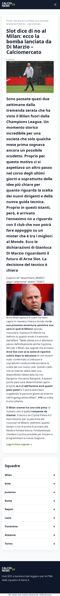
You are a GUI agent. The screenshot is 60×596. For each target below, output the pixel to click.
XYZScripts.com (46, 595)
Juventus (30, 492)
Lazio (30, 518)
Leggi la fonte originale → (19, 444)
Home (9, 20)
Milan (30, 475)
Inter (30, 483)
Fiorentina (30, 526)
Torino (30, 543)
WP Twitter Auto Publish (18, 595)
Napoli (30, 509)
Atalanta (30, 535)
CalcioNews (8, 4)
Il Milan (11, 407)
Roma (30, 500)
